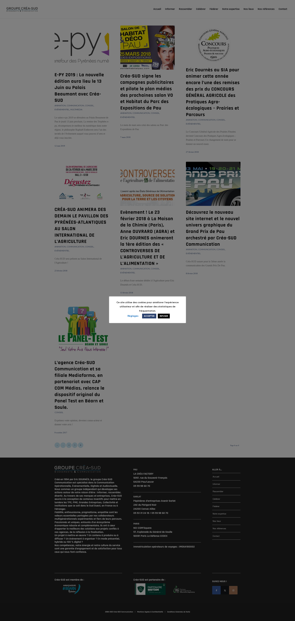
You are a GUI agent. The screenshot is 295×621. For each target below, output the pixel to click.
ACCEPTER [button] (149, 316)
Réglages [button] (133, 316)
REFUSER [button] (164, 316)
